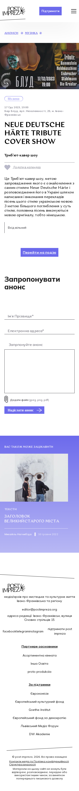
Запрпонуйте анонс (26, 344)
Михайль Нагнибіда (18, 534)
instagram (36, 631)
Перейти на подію (39, 252)
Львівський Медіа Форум (39, 726)
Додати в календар (27, 167)
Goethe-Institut (39, 710)
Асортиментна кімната (40, 655)
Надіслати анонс (21, 410)
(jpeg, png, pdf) (29, 400)
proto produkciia (39, 672)
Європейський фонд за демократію (39, 718)
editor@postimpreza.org (39, 609)
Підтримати (50, 11)
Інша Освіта (39, 663)
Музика (31, 33)
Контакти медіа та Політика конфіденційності (39, 761)
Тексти (10, 509)
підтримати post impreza (60, 631)
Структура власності (22, 764)
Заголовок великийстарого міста (31, 519)
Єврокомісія (39, 693)
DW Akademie (39, 734)
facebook (9, 631)
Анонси (11, 33)
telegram (22, 631)
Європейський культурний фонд (39, 702)
